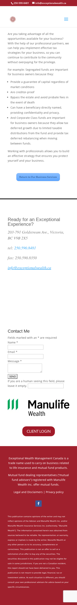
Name (13, 342)
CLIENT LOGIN (39, 431)
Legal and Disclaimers (28, 492)
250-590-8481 (21, 3)
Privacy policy (55, 492)
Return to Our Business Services (38, 177)
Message (15, 361)
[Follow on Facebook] (38, 503)
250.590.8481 (25, 247)
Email (12, 352)
